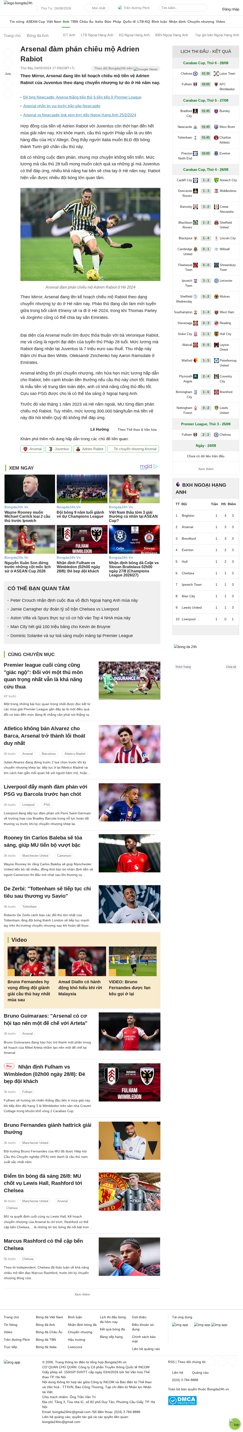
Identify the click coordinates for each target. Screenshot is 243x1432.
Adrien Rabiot (92, 449)
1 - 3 (206, 191)
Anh (66, 21)
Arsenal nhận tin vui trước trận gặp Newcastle (61, 106)
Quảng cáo (200, 1372)
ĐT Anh (69, 35)
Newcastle (185, 127)
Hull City (225, 334)
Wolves (225, 296)
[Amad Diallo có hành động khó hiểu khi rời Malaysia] (82, 961)
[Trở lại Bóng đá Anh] (8, 94)
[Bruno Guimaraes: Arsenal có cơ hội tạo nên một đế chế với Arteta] (129, 1031)
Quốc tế (129, 21)
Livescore (75, 1347)
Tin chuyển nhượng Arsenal (134, 449)
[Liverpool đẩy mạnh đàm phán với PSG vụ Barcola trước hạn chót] (129, 802)
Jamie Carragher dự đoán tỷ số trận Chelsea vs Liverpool (64, 609)
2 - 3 (206, 434)
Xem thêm (82, 1294)
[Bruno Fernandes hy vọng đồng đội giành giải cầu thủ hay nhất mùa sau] (31, 961)
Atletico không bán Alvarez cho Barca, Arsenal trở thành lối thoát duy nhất (44, 735)
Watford (187, 360)
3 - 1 (206, 280)
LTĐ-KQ (143, 21)
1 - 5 (206, 360)
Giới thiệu (139, 1317)
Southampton (183, 312)
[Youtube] (232, 1361)
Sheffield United (226, 225)
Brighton (188, 515)
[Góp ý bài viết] (8, 84)
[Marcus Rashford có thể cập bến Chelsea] (129, 1256)
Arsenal (36, 449)
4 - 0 (206, 265)
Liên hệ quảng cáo (146, 1349)
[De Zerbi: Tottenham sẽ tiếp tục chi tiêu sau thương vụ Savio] (129, 904)
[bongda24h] (6, 21)
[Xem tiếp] (206, 629)
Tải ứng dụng (182, 1317)
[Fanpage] (211, 1361)
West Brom (227, 127)
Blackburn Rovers (185, 225)
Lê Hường (99, 429)
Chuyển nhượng (200, 21)
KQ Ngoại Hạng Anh (134, 35)
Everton (225, 153)
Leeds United (224, 410)
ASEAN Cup (35, 21)
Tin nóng (17, 21)
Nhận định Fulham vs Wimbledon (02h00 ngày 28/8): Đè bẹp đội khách (44, 1074)
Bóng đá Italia (46, 1347)
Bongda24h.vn (218, 1389)
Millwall (225, 249)
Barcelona (49, 754)
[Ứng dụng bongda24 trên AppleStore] (219, 1325)
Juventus (62, 449)
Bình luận (159, 21)
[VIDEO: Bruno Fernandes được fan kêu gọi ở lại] (133, 961)
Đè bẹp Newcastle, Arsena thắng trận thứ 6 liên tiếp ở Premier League (82, 97)
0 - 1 (206, 249)
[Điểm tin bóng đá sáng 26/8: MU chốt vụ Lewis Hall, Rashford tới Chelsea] (129, 1192)
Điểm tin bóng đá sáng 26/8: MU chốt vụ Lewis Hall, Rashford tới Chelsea (43, 1183)
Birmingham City (184, 394)
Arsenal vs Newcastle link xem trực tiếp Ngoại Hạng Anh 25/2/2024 (79, 115)
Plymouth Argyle (185, 379)
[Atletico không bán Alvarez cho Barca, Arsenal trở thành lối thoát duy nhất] (129, 744)
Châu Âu (86, 21)
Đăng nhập (230, 9)
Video (220, 21)
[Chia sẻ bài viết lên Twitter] (8, 63)
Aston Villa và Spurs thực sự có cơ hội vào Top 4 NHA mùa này (70, 618)
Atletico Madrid (75, 754)
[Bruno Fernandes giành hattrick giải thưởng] (129, 1141)
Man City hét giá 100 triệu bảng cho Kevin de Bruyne (60, 626)
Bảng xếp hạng (111, 1337)
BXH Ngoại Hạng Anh (171, 35)
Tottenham (29, 906)
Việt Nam (54, 21)
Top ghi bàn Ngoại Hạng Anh (217, 35)
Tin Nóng (10, 1325)
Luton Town (227, 73)
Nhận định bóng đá (82, 1325)
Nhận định (177, 21)
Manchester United (35, 855)
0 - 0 (206, 345)
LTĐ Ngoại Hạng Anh (97, 35)
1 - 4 (206, 238)
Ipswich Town (187, 283)
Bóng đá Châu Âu (49, 1332)
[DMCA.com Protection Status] (182, 1404)
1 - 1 (206, 334)
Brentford (226, 392)
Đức (108, 21)
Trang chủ (11, 1317)
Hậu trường (76, 1339)
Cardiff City (184, 180)
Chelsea (12, 1208)
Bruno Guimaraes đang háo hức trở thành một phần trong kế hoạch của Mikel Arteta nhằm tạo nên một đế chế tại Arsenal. (47, 1047)
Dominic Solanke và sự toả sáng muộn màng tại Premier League (71, 635)
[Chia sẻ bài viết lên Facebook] (8, 52)
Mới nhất (98, 8)
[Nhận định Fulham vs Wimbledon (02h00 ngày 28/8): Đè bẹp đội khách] (129, 1082)
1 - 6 (206, 392)
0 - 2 (206, 296)
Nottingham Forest (184, 410)
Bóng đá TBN (46, 1339)
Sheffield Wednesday (184, 299)
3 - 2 (206, 206)
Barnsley (186, 206)
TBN (74, 21)
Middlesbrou (228, 191)
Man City (188, 596)
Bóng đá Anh (45, 1325)
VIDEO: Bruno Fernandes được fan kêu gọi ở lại (129, 987)
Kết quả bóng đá (112, 1329)
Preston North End (185, 156)
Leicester (226, 280)
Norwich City (228, 180)
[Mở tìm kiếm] (203, 8)
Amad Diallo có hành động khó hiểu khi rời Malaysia (80, 987)
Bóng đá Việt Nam (49, 1317)
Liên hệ (177, 1372)
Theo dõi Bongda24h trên (114, 68)
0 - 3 (206, 323)
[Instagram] (221, 1361)
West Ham (227, 312)
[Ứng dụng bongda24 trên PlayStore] (202, 1325)
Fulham (27, 1092)
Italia (99, 21)
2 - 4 (206, 376)
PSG (47, 805)
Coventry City (226, 379)
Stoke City (185, 334)
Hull (184, 561)
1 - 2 (206, 180)
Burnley (225, 111)
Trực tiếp (10, 1347)
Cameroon (64, 855)
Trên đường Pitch (137, 8)
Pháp (117, 21)
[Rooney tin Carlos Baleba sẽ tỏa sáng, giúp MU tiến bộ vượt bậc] (129, 853)
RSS (171, 1362)
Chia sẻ (231, 667)
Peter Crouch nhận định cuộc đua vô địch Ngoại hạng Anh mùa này (74, 600)
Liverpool (28, 805)
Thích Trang (183, 667)
